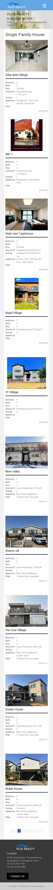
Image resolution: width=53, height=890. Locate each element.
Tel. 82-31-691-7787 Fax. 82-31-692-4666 (16, 865)
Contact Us (18, 876)
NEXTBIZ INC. (24, 886)
